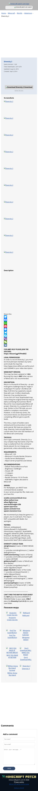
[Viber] (19, 338)
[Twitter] (19, 316)
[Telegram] (19, 332)
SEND (9, 768)
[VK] (19, 345)
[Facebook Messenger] (19, 329)
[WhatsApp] (19, 323)
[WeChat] (19, 342)
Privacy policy (19, 782)
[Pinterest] (19, 326)
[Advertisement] (19, 38)
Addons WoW (19, 788)
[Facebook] (19, 319)
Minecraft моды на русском (19, 784)
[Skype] (19, 335)
